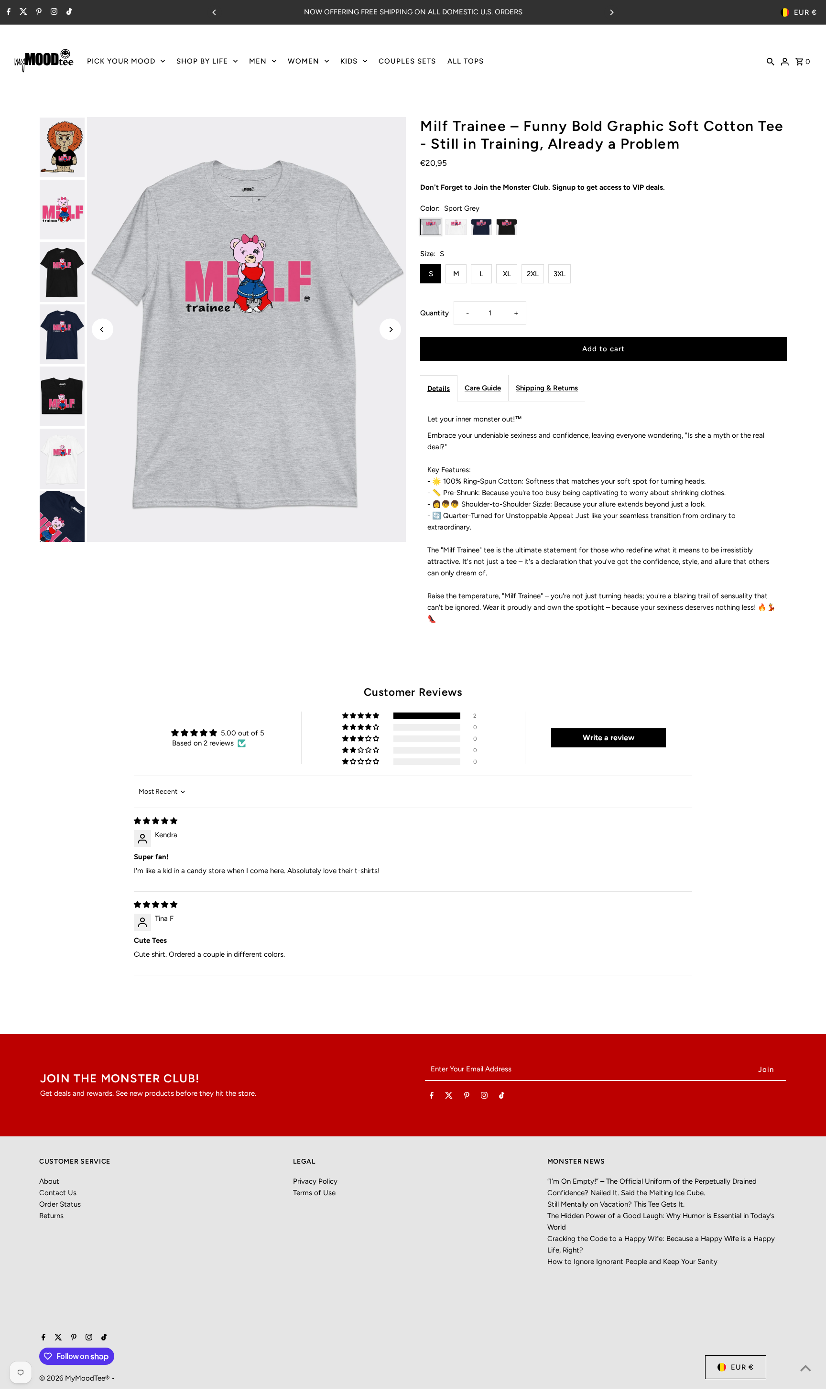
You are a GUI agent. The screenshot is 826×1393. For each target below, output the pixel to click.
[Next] (611, 12)
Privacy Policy (315, 1181)
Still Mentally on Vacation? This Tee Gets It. (616, 1204)
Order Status (60, 1204)
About (49, 1181)
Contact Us (57, 1192)
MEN (258, 61)
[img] (155, 821)
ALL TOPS (465, 61)
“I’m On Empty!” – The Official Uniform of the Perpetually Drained (652, 1181)
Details (438, 388)
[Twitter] (22, 12)
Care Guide (483, 388)
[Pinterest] (38, 12)
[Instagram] (52, 12)
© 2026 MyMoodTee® (75, 1378)
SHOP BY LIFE (202, 61)
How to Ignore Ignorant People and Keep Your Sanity (632, 1261)
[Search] (770, 60)
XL (507, 274)
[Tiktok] (68, 12)
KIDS (349, 61)
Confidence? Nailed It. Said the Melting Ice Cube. (626, 1192)
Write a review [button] (608, 737)
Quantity (434, 313)
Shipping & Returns (547, 388)
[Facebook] (7, 12)
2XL (533, 274)
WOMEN (303, 61)
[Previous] (214, 12)
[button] (361, 716)
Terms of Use (314, 1192)
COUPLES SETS (407, 61)
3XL (559, 274)
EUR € (805, 12)
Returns (51, 1215)
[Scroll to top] (805, 1368)
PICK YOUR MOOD (121, 61)
